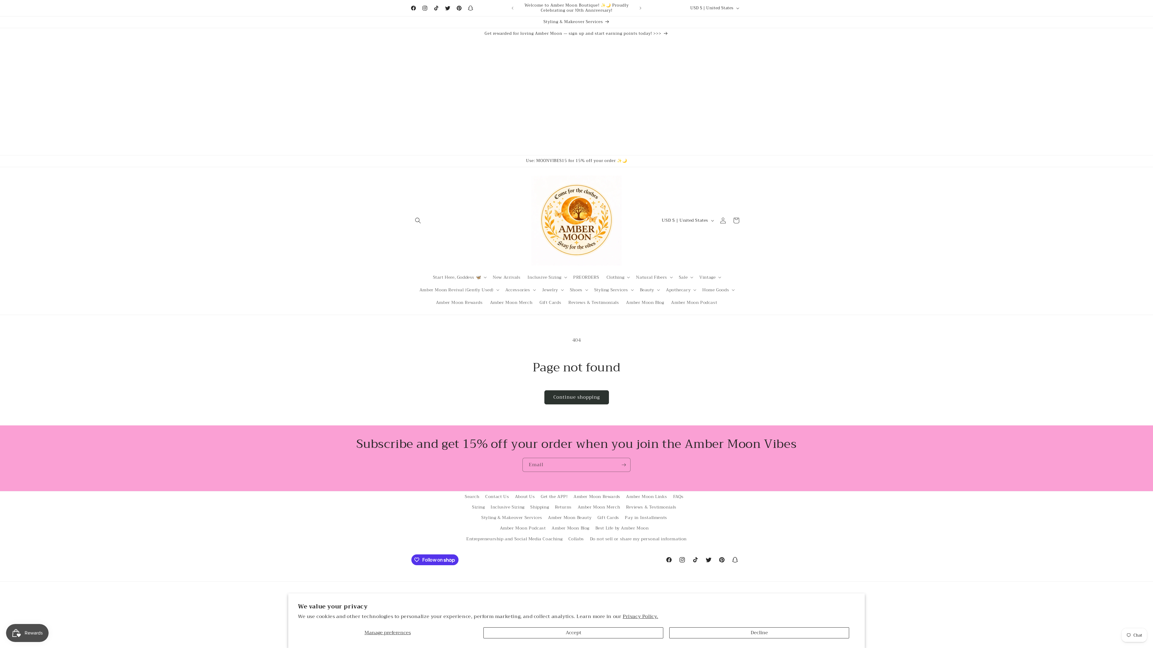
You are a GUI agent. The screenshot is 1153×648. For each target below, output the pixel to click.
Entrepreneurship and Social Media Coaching (514, 538)
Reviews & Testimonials (651, 507)
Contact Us (497, 496)
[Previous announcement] (512, 8)
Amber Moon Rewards (596, 496)
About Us (525, 496)
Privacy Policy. (640, 616)
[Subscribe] (623, 465)
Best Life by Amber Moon (622, 528)
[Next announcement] (640, 8)
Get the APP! (554, 496)
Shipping (539, 507)
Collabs (576, 538)
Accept (573, 632)
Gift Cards (608, 517)
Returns (563, 507)
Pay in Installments (646, 517)
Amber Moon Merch (599, 507)
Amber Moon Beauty (570, 517)
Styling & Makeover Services (511, 517)
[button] (418, 220)
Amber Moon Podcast (523, 528)
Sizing (478, 507)
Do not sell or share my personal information (638, 538)
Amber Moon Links (646, 496)
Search (472, 496)
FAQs (678, 496)
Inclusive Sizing (508, 507)
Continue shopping (576, 397)
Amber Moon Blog (570, 528)
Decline (759, 632)
